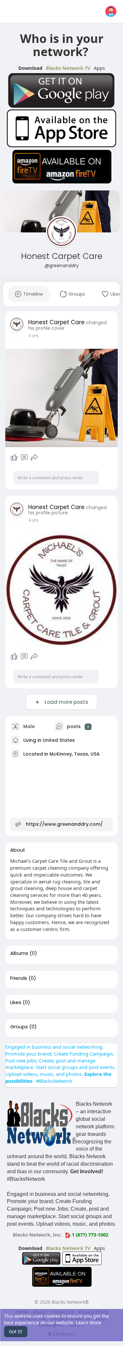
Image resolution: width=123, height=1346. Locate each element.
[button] (110, 11)
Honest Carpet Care (61, 256)
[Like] (14, 457)
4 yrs (33, 335)
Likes (15, 1002)
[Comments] (24, 457)
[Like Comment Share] (24, 457)
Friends (18, 978)
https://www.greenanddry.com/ (64, 824)
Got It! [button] (15, 1331)
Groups (19, 1026)
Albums (19, 953)
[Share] (34, 457)
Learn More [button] (88, 1322)
